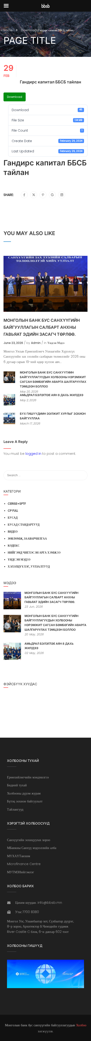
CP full (13, 511)
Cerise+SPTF (17, 504)
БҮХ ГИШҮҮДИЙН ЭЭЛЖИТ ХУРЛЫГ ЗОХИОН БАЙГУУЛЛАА (53, 416)
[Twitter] (33, 195)
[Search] (82, 475)
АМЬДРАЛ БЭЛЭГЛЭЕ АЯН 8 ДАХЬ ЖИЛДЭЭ (51, 395)
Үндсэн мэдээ (55, 343)
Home (8, 30)
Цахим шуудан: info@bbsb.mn (38, 902)
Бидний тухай (17, 785)
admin (36, 343)
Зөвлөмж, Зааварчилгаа (27, 539)
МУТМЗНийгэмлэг (20, 872)
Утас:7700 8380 (27, 912)
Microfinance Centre (24, 864)
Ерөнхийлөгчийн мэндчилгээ (28, 777)
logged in (33, 453)
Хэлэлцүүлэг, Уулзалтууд (29, 566)
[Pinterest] (43, 195)
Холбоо (81, 1025)
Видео (13, 532)
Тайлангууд (15, 809)
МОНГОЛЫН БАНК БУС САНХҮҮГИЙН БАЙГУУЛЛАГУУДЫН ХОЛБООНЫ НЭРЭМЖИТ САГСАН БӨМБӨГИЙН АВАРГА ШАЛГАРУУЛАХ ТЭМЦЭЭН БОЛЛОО (53, 379)
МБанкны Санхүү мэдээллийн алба (31, 848)
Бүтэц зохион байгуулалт (24, 801)
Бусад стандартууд (23, 525)
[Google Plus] (52, 195)
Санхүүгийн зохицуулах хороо (28, 840)
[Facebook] (24, 195)
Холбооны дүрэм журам (24, 793)
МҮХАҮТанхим (18, 856)
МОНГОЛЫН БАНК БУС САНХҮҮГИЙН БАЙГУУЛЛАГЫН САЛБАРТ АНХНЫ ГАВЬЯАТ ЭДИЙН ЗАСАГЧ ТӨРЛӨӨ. (42, 327)
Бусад (13, 518)
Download (14, 97)
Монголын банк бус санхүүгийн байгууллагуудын (40, 1025)
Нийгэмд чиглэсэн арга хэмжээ (34, 553)
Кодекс (14, 546)
